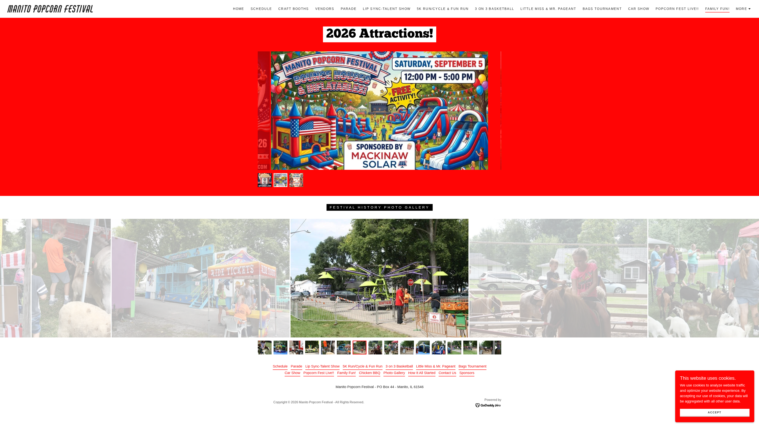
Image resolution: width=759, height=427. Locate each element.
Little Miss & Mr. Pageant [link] (548, 8)
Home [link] (238, 8)
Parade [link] (349, 8)
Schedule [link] (261, 8)
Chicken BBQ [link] (369, 373)
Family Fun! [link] (717, 8)
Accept (714, 412)
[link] (116, 11)
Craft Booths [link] (293, 8)
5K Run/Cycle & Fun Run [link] (443, 8)
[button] (743, 9)
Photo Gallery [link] (394, 373)
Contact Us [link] (447, 373)
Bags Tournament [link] (602, 8)
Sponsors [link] (466, 373)
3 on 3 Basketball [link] (494, 8)
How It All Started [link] (421, 373)
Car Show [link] (638, 8)
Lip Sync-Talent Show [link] (387, 8)
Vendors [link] (324, 8)
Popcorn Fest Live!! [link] (677, 8)
